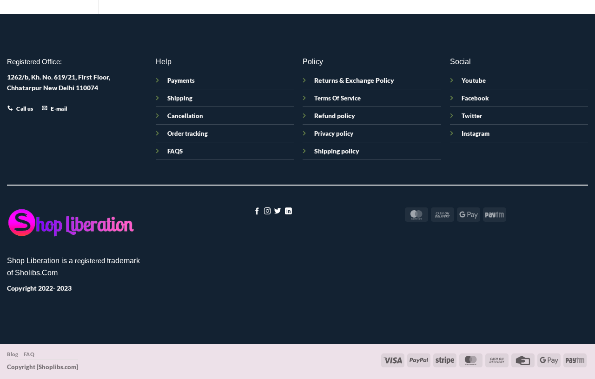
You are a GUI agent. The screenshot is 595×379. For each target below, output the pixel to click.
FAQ (29, 354)
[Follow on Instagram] (267, 211)
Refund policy (334, 116)
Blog (12, 354)
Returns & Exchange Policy (354, 80)
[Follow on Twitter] (277, 211)
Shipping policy (336, 151)
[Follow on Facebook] (257, 211)
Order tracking (187, 133)
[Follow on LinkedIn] (288, 211)
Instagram (475, 133)
